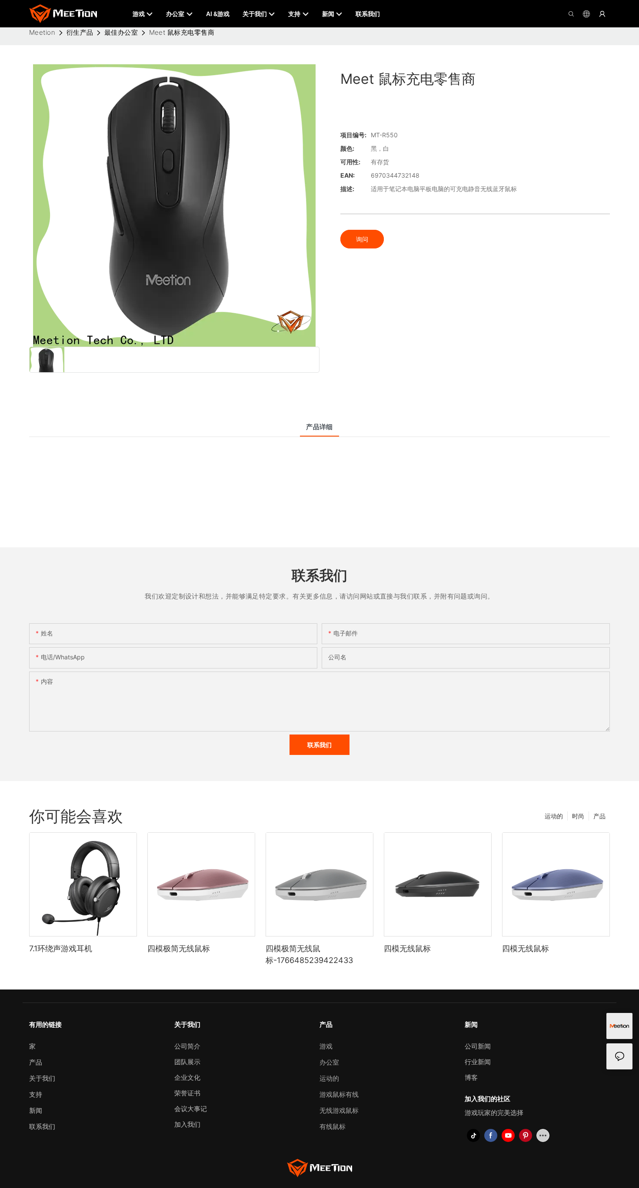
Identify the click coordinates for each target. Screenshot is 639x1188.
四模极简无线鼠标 (178, 948)
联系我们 (42, 1126)
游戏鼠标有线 (339, 1094)
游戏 (326, 1046)
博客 (471, 1077)
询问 (362, 239)
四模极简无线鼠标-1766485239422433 (309, 954)
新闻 (35, 1110)
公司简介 (187, 1046)
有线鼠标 (333, 1126)
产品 (599, 816)
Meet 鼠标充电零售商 (181, 32)
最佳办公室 (121, 32)
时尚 (578, 816)
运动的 (554, 816)
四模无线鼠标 (407, 948)
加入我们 (187, 1124)
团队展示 (187, 1062)
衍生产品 (80, 32)
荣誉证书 (187, 1093)
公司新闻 (478, 1046)
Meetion (42, 32)
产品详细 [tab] (319, 427)
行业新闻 (478, 1062)
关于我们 (42, 1078)
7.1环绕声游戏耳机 (60, 948)
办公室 (329, 1062)
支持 (35, 1094)
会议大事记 (190, 1109)
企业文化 (187, 1077)
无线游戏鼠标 (339, 1110)
